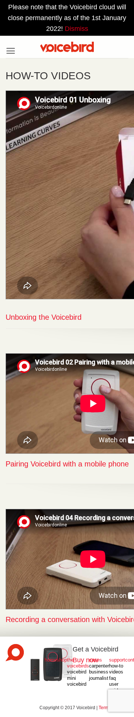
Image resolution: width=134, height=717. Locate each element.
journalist (98, 678)
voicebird (76, 684)
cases (95, 660)
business (98, 672)
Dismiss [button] (76, 28)
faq (112, 678)
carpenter (99, 666)
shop (62, 660)
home (51, 660)
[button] (11, 51)
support (117, 660)
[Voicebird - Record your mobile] (67, 47)
